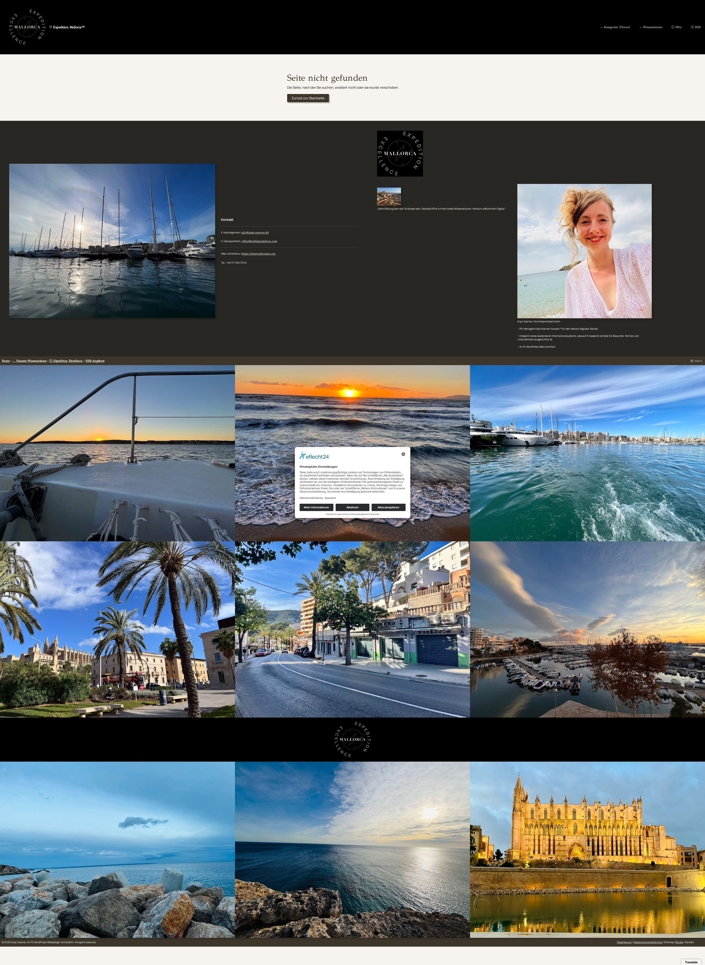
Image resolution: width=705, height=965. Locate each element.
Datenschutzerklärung (647, 942)
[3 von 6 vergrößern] (700, 370)
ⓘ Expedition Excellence (66, 361)
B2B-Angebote (95, 361)
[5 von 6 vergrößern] (465, 546)
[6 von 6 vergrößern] (700, 546)
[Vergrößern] (210, 168)
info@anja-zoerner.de (255, 232)
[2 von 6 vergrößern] (465, 370)
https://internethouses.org (258, 253)
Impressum (624, 942)
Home (6, 361)
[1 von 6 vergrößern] (230, 370)
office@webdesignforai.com (259, 241)
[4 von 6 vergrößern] (230, 546)
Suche (679, 942)
